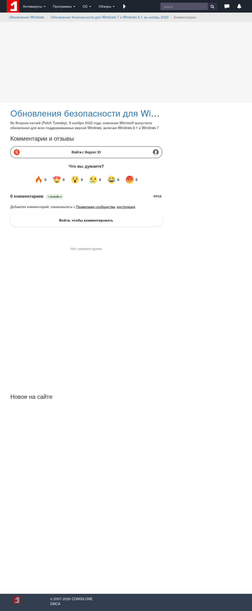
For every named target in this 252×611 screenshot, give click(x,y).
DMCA (55, 603)
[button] (124, 6)
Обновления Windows (26, 17)
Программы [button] (63, 6)
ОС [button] (86, 6)
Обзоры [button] (105, 6)
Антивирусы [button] (33, 6)
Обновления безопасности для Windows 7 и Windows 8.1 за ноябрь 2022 (110, 17)
